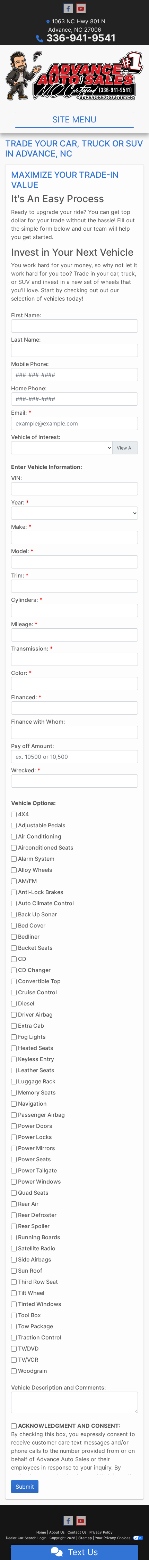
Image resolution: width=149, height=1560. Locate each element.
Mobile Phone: (30, 363)
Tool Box (29, 1315)
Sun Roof (30, 1270)
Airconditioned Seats (45, 847)
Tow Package (35, 1326)
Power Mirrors (36, 1148)
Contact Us (77, 1532)
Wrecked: (23, 770)
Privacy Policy (101, 1532)
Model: (20, 551)
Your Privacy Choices (113, 1538)
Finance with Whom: (38, 721)
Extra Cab (31, 1025)
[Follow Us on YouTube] (81, 8)
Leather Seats (36, 1070)
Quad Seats (33, 1192)
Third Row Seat (38, 1281)
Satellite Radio (36, 1248)
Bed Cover (31, 925)
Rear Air (28, 1203)
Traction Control (39, 1337)
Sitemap (85, 1538)
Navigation (32, 1103)
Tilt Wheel (31, 1292)
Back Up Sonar (37, 914)
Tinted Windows (39, 1303)
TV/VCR (28, 1359)
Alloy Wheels (35, 869)
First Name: (26, 315)
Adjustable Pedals (41, 825)
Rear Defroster (37, 1214)
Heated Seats (35, 1047)
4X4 (23, 814)
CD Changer (34, 969)
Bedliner (29, 936)
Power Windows (39, 1181)
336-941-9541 (81, 38)
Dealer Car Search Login (26, 1538)
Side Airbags (34, 1259)
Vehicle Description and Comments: (58, 1387)
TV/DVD (28, 1348)
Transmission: (30, 648)
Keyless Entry (36, 1059)
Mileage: (22, 624)
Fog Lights (32, 1036)
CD (22, 958)
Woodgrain (32, 1370)
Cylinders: (24, 599)
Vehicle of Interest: (36, 436)
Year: (18, 502)
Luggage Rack (36, 1081)
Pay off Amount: (32, 745)
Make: (19, 526)
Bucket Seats (35, 947)
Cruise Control (37, 992)
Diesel (26, 1003)
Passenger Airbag (41, 1114)
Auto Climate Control (46, 903)
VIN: (16, 478)
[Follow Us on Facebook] (68, 8)
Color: (19, 672)
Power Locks (35, 1136)
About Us (56, 1532)
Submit (25, 1486)
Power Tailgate (37, 1170)
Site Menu (74, 119)
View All (125, 448)
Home (41, 1532)
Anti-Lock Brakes (40, 892)
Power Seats (34, 1159)
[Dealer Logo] (74, 76)
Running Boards (39, 1237)
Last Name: (26, 339)
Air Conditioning (39, 836)
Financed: (24, 697)
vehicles (54, 298)
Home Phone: (29, 388)
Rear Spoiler (34, 1226)
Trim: (17, 575)
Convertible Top (39, 981)
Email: (19, 412)
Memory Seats (37, 1092)
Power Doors (35, 1125)
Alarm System (36, 858)
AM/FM (27, 880)
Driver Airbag (35, 1014)
